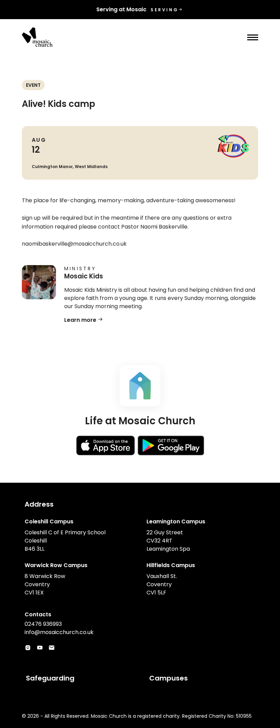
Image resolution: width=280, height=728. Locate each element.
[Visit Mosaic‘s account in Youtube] (40, 648)
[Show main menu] (252, 37)
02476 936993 (43, 624)
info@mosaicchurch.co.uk (59, 632)
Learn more (81, 320)
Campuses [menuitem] (168, 678)
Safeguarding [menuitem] (50, 678)
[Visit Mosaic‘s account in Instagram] (28, 648)
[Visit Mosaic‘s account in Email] (51, 648)
